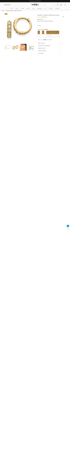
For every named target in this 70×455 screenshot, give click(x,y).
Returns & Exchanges (42, 50)
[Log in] (65, 5)
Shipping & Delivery (42, 48)
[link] (54, 5)
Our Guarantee (41, 53)
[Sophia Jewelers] (35, 5)
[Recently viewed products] (68, 226)
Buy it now (48, 35)
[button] (66, 1)
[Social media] (68, 228)
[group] (7, 47)
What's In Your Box (41, 43)
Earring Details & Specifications (44, 45)
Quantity (39, 25)
